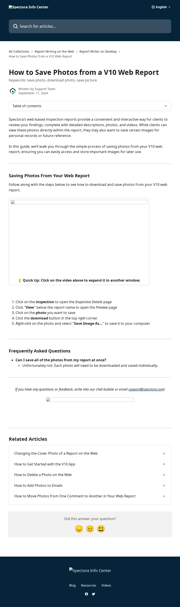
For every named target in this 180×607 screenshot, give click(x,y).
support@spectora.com (146, 389)
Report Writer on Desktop (98, 51)
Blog (72, 585)
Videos (106, 585)
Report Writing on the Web (54, 51)
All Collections (19, 51)
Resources (88, 585)
